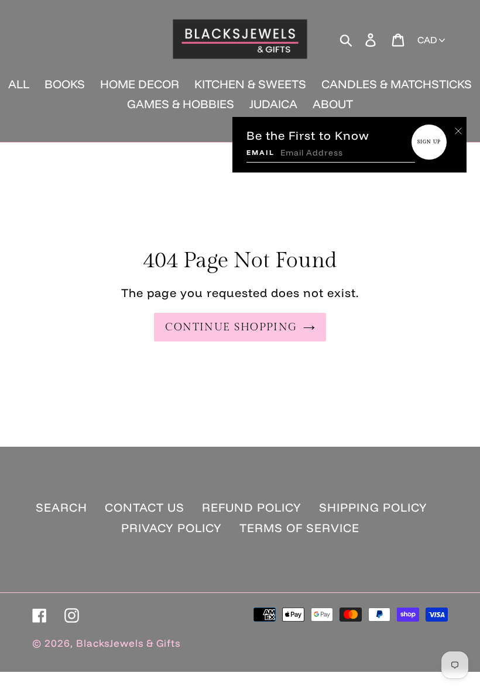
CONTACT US (144, 507)
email (260, 152)
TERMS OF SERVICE (299, 527)
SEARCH (61, 507)
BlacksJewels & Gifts (128, 643)
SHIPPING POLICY (373, 507)
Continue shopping (231, 327)
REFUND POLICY (251, 507)
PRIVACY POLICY (171, 527)
